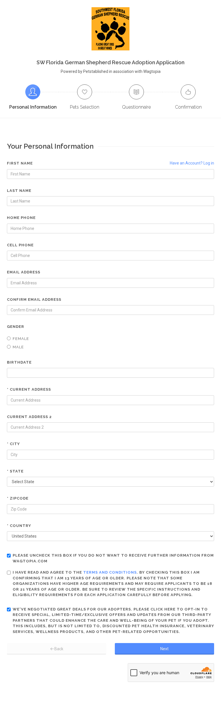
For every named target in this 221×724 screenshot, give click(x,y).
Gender (15, 326)
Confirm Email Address (34, 299)
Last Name (19, 190)
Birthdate (19, 362)
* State (15, 471)
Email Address (23, 272)
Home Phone (21, 218)
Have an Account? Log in (192, 163)
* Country (19, 525)
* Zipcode (17, 498)
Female (21, 339)
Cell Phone (20, 245)
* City (13, 444)
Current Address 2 (29, 417)
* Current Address (29, 389)
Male (18, 347)
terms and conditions (110, 572)
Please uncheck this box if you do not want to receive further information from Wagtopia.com (113, 558)
